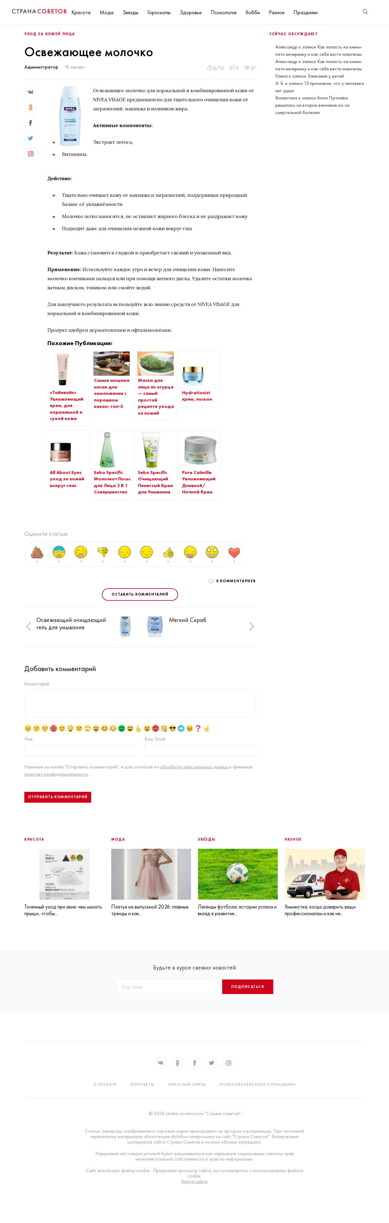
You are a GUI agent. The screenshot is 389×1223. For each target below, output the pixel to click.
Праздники (306, 12)
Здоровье (190, 12)
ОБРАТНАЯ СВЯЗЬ (187, 1084)
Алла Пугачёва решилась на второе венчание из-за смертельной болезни (312, 105)
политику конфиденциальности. (56, 774)
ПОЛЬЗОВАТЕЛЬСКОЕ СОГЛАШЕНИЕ (258, 1084)
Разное (276, 12)
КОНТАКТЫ (142, 1084)
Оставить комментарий (140, 594)
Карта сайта (194, 1181)
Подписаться (247, 986)
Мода (106, 12)
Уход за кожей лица (49, 34)
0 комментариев (236, 581)
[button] (28, 626)
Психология (223, 12)
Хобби (253, 12)
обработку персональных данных (194, 767)
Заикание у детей (325, 76)
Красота (81, 12)
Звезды (130, 12)
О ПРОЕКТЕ (105, 1084)
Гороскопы (158, 12)
